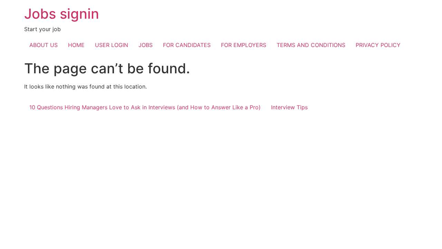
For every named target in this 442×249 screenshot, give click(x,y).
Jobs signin (61, 13)
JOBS (145, 45)
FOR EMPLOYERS (243, 45)
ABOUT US (43, 45)
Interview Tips (289, 107)
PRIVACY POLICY (378, 45)
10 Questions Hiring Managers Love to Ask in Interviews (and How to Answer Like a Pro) (145, 107)
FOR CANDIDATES (187, 45)
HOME (76, 45)
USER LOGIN (111, 45)
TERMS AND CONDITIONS (311, 45)
